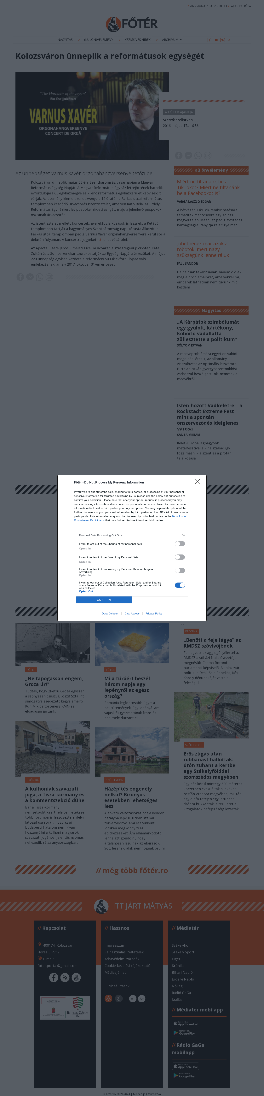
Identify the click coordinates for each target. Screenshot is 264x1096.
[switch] (180, 543)
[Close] (199, 482)
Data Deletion (110, 613)
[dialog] (132, 548)
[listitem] (132, 535)
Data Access (132, 613)
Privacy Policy (154, 613)
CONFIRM (104, 599)
